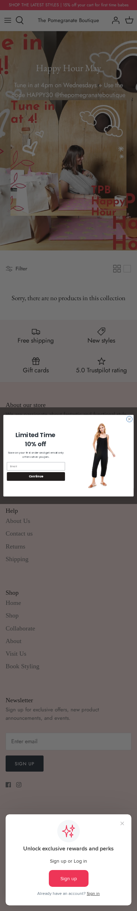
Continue (36, 476)
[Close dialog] (129, 419)
